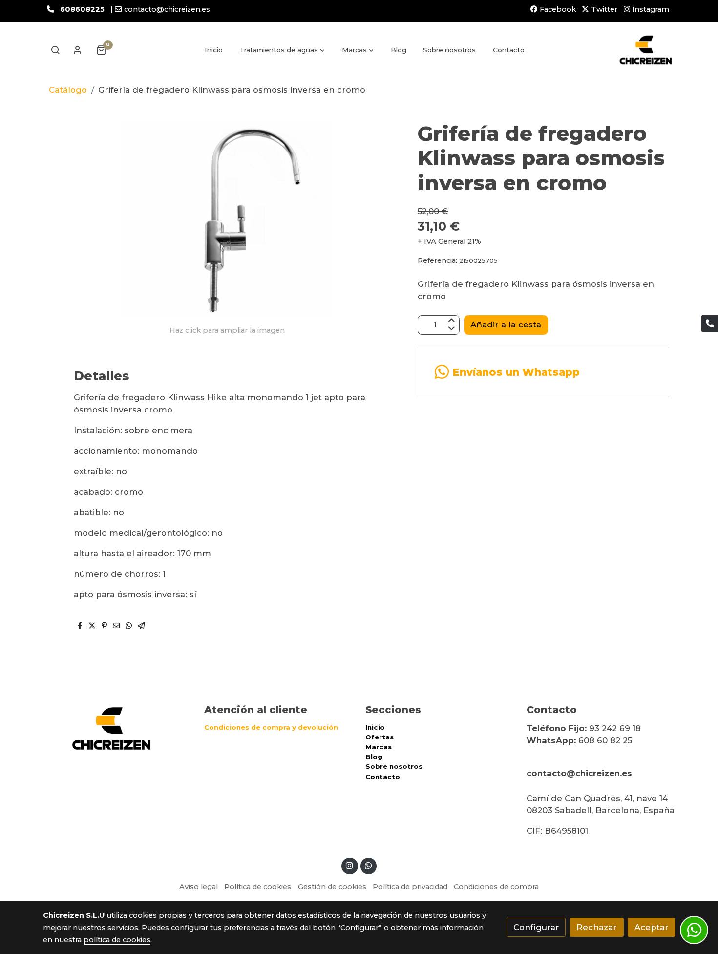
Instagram (649, 9)
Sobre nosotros (393, 766)
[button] (283, 49)
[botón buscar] (55, 50)
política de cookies (117, 939)
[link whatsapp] (368, 865)
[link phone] (709, 323)
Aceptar (651, 927)
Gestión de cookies (332, 886)
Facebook (557, 9)
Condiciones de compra (496, 886)
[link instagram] (350, 865)
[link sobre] (117, 728)
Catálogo (68, 90)
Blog (373, 756)
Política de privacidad (410, 886)
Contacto (382, 777)
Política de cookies (257, 886)
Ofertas (379, 737)
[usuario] (77, 50)
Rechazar (596, 927)
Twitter (603, 9)
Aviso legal (198, 886)
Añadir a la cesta (505, 324)
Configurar (536, 927)
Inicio (375, 727)
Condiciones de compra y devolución (271, 727)
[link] (645, 50)
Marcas (378, 747)
